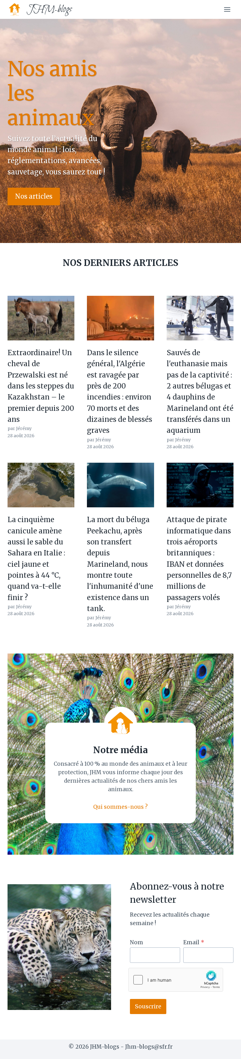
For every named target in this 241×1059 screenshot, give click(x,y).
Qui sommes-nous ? (120, 806)
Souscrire (148, 1006)
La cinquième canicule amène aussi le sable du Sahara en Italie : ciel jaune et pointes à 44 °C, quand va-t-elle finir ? (36, 558)
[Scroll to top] (225, 1049)
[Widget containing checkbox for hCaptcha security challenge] (175, 980)
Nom (136, 942)
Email (193, 942)
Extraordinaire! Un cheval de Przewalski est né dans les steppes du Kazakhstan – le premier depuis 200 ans (41, 386)
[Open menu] (227, 9)
